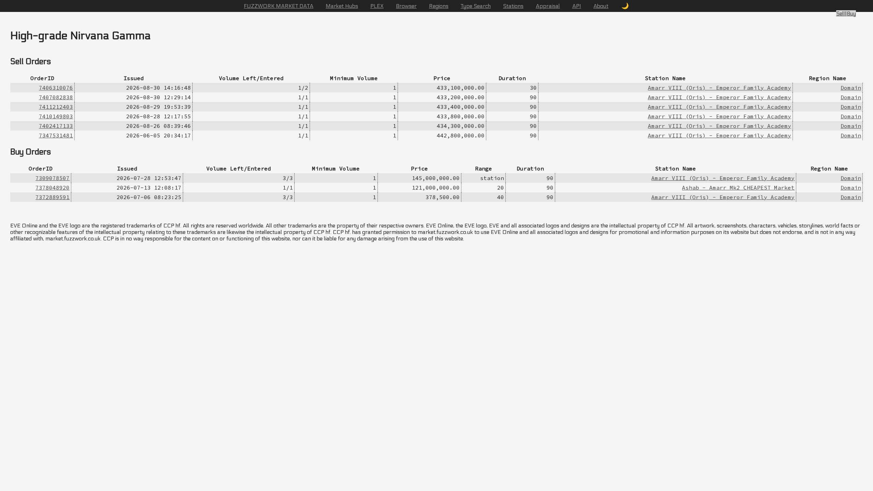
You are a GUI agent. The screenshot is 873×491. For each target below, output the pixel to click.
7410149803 (56, 116)
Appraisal (548, 6)
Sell (840, 13)
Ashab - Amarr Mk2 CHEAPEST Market (738, 187)
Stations (513, 6)
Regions (438, 6)
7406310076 (56, 87)
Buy (851, 13)
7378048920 (52, 187)
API (576, 6)
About (600, 6)
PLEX (377, 6)
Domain (851, 87)
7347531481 (56, 135)
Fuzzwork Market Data (278, 6)
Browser (406, 6)
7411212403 (56, 106)
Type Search (476, 6)
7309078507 (52, 178)
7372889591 (52, 197)
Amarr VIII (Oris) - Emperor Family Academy (719, 87)
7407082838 (56, 97)
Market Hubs (342, 6)
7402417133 (56, 125)
